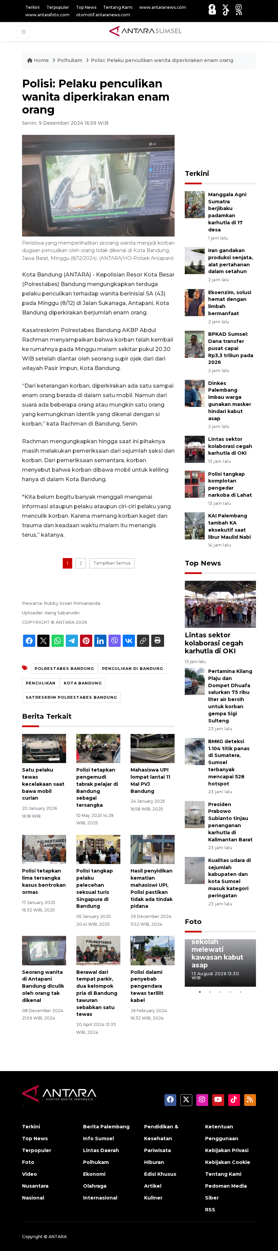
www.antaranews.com (162, 7)
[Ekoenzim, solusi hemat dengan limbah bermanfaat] (195, 302)
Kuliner (153, 1198)
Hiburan (154, 1162)
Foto (193, 922)
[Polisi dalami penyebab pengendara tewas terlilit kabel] (153, 950)
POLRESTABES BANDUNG (64, 668)
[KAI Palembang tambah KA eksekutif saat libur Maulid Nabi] (195, 525)
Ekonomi (94, 1174)
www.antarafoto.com (47, 14)
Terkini (32, 7)
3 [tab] (220, 991)
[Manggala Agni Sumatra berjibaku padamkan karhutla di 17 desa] (195, 204)
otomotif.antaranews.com (103, 14)
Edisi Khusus (160, 1174)
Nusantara (35, 1186)
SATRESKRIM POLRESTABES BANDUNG (71, 697)
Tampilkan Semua (112, 563)
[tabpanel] (220, 963)
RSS (210, 1210)
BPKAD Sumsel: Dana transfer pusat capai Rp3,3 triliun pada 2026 (230, 348)
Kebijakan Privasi (227, 1150)
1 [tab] (200, 991)
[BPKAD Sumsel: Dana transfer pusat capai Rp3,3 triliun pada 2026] (195, 344)
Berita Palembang (106, 1127)
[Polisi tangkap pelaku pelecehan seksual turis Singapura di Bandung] (98, 849)
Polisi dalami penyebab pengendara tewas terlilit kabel (147, 986)
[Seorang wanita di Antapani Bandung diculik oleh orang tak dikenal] (44, 950)
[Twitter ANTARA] (225, 7)
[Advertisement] (231, 119)
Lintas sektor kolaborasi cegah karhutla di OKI (230, 446)
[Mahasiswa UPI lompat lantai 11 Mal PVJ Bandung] (153, 748)
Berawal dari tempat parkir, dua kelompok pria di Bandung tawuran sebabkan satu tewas (96, 993)
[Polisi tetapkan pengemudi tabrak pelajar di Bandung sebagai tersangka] (98, 748)
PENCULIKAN (41, 683)
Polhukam (70, 60)
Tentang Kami (118, 7)
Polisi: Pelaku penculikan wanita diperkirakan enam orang (162, 60)
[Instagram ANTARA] (239, 7)
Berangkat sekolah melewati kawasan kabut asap (217, 949)
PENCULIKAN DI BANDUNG (132, 668)
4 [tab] (230, 991)
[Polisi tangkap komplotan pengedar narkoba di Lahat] (195, 483)
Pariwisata (157, 1150)
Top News (86, 7)
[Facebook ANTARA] (212, 7)
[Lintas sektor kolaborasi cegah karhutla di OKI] (195, 449)
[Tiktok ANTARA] (226, 12)
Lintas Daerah (101, 1150)
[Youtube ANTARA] (212, 12)
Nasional (33, 1198)
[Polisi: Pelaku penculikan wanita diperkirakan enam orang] (220, 604)
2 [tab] (210, 991)
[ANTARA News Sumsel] (145, 31)
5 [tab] (240, 991)
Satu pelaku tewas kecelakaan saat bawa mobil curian (43, 784)
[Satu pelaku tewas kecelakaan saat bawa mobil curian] (44, 748)
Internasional (100, 1198)
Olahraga (94, 1186)
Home (41, 60)
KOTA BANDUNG (83, 683)
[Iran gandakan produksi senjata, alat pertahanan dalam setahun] (195, 260)
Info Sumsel (98, 1138)
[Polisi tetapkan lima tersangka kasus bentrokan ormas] (44, 849)
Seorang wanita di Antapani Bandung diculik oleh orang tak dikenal (43, 986)
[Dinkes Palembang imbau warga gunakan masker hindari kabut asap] (195, 393)
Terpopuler (57, 7)
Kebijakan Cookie (227, 1162)
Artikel (152, 1186)
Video (29, 1174)
